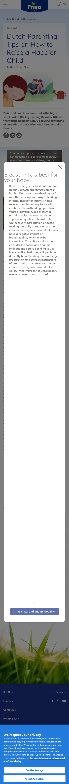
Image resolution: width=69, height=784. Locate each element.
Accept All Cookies (34, 778)
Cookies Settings (34, 770)
